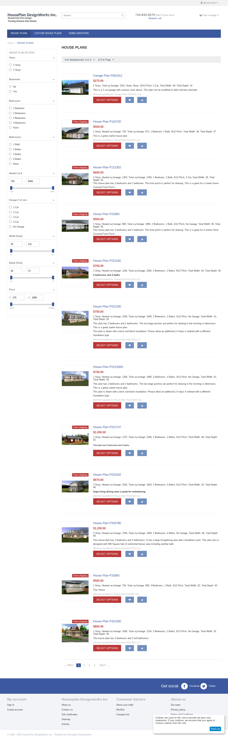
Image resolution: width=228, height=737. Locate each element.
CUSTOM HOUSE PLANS (48, 33)
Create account (15, 709)
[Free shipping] (75, 133)
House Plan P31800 (106, 575)
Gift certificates (69, 714)
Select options (107, 100)
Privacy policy (178, 709)
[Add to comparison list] (142, 100)
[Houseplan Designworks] (32, 18)
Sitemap (66, 719)
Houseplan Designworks (79, 734)
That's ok (215, 729)
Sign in (10, 705)
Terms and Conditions (182, 714)
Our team (175, 705)
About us (66, 705)
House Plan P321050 (107, 621)
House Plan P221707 (107, 427)
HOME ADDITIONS (79, 33)
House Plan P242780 (107, 523)
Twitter (212, 686)
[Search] (123, 15)
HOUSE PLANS (19, 33)
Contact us (67, 709)
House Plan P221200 (107, 306)
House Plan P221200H (108, 367)
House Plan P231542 (107, 474)
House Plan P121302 (107, 167)
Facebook (194, 686)
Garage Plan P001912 (107, 75)
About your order (124, 705)
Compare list (122, 714)
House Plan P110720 (107, 121)
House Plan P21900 (106, 214)
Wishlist (120, 709)
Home (10, 43)
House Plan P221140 (107, 260)
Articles (65, 724)
